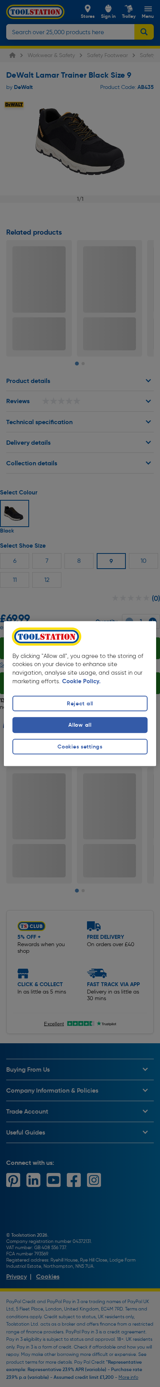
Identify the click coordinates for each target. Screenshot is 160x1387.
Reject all (80, 703)
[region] (80, 693)
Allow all (79, 725)
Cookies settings (80, 746)
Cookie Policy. (81, 681)
